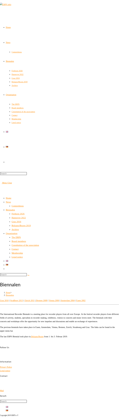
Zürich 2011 (30, 300)
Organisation (11, 233)
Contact (15, 249)
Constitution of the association (25, 245)
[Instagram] (6, 356)
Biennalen (10, 210)
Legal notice (17, 257)
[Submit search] (28, 275)
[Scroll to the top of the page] (1, 418)
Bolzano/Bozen (37, 337)
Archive (15, 229)
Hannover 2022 (19, 218)
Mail (2, 391)
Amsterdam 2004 (68, 300)
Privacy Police (6, 367)
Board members (19, 241)
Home (8, 198)
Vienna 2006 (54, 300)
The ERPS (16, 237)
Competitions (18, 206)
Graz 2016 (16, 221)
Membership (17, 253)
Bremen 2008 (41, 300)
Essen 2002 (80, 300)
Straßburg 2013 (16, 300)
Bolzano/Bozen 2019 (21, 225)
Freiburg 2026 (18, 214)
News (8, 202)
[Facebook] (6, 353)
